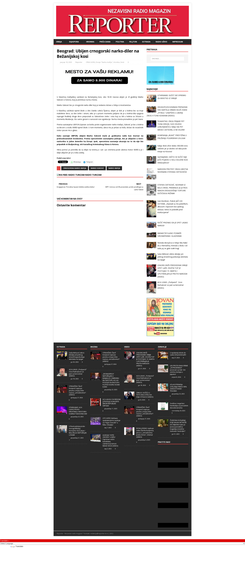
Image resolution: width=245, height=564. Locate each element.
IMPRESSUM (177, 41)
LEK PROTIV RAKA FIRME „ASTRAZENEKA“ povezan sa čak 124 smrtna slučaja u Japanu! (179, 369)
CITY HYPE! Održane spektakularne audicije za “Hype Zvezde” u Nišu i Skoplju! (111, 421)
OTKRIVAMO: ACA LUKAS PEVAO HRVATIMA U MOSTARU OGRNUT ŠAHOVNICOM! (78, 410)
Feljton (133, 41)
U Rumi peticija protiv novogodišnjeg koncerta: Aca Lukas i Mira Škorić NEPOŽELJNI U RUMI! (78, 430)
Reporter (78, 62)
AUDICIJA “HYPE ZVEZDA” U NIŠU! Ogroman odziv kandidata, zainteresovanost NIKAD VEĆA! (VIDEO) (110, 440)
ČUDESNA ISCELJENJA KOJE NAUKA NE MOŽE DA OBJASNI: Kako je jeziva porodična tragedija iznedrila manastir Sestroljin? (178, 425)
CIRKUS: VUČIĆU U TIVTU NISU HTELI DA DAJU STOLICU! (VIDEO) (144, 395)
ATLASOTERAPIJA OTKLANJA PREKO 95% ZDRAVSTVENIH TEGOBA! (178, 387)
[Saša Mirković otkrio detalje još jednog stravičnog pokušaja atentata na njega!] (62, 358)
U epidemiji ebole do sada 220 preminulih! (178, 354)
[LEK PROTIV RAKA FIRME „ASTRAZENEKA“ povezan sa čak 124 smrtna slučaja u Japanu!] (163, 371)
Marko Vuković (97, 168)
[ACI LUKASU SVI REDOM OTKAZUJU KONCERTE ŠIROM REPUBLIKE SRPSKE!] (95, 404)
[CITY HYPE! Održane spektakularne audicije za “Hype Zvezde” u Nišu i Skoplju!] (95, 423)
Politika (120, 41)
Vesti (122, 62)
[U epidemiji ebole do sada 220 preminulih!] (163, 358)
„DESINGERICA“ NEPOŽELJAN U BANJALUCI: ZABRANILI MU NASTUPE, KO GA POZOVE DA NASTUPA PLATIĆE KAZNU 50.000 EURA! (111, 380)
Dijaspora (74, 41)
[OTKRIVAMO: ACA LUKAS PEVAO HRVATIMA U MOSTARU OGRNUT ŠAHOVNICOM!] (62, 412)
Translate (19, 546)
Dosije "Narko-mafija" (104, 62)
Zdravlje (162, 347)
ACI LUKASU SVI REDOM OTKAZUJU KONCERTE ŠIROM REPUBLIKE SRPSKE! (111, 402)
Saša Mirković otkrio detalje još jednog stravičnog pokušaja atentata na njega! (76, 356)
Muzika (93, 347)
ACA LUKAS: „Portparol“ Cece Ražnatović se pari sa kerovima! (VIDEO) (78, 372)
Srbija (59, 41)
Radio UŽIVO (161, 41)
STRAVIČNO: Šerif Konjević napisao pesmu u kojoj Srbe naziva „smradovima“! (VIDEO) (77, 390)
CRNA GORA (90, 62)
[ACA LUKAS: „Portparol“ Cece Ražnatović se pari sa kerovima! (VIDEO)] (62, 375)
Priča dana (105, 41)
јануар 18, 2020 (66, 62)
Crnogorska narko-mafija (74, 168)
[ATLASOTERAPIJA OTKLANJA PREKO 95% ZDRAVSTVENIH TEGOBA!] (163, 390)
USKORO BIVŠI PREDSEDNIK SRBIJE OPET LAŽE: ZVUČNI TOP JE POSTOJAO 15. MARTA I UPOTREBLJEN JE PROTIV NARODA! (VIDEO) (145, 359)
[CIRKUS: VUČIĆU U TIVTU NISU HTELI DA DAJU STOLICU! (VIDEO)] (129, 398)
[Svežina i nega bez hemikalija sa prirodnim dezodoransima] (163, 409)
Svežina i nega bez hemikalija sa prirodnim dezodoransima (179, 405)
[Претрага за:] (167, 59)
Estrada (146, 41)
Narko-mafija (114, 168)
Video (127, 347)
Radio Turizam (93, 174)
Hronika (90, 41)
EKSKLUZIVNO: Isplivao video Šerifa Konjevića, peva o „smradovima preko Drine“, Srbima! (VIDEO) (145, 432)
